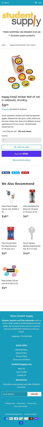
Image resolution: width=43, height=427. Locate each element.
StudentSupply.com (16, 414)
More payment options (21, 160)
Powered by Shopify (30, 414)
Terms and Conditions (21, 360)
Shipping (5, 109)
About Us (21, 369)
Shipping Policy (21, 350)
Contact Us (21, 375)
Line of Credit (21, 372)
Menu (6, 3)
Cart (39, 3)
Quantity (5, 136)
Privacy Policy (21, 356)
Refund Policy (21, 353)
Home (3, 45)
